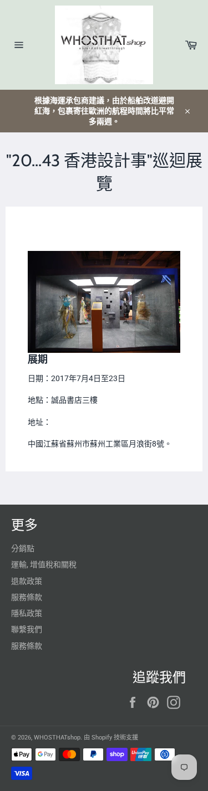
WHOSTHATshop (57, 737)
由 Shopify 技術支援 (111, 737)
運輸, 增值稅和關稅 (44, 564)
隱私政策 (26, 613)
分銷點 (22, 548)
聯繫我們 (26, 629)
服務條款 (26, 597)
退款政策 (26, 581)
